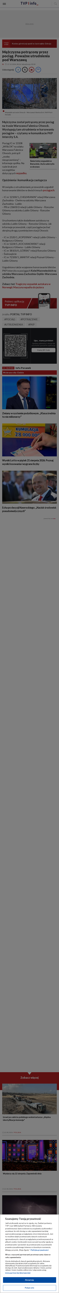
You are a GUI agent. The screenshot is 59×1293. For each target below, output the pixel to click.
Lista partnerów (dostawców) (17, 1273)
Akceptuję (29, 1280)
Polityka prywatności (40, 1250)
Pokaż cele (29, 1288)
